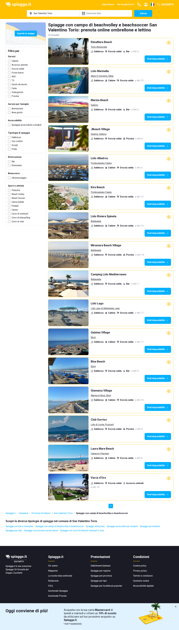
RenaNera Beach (101, 42)
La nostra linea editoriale (60, 575)
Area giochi (17, 112)
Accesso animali (20, 65)
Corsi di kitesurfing (21, 217)
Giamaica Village (101, 390)
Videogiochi (17, 92)
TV (13, 80)
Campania (23, 513)
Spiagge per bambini (150, 526)
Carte (14, 88)
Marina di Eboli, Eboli (101, 395)
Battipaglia (96, 221)
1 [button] (110, 506)
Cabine (15, 61)
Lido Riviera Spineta (103, 216)
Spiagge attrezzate (95, 526)
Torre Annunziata (99, 47)
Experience (108, 4)
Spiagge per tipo (99, 580)
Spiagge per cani (14, 530)
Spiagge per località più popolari (106, 585)
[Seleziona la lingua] (152, 4)
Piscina (15, 96)
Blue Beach (98, 361)
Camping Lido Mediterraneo (108, 274)
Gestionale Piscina (57, 596)
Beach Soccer (18, 198)
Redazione (53, 580)
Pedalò (15, 206)
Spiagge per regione (100, 570)
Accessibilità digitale (143, 585)
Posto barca (17, 72)
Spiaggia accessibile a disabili (26, 125)
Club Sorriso (99, 419)
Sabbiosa (16, 137)
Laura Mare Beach (102, 448)
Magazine (53, 570)
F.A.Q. (50, 585)
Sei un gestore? (125, 4)
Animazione (17, 108)
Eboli (93, 337)
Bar (13, 161)
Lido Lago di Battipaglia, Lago (105, 308)
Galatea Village (100, 332)
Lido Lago (97, 303)
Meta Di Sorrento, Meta (102, 76)
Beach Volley (18, 194)
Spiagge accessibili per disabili (122, 526)
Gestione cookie (141, 580)
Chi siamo (53, 565)
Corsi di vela (18, 221)
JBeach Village (100, 129)
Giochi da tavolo (19, 84)
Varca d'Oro (98, 477)
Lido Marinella (100, 71)
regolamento (76, 623)
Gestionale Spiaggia (58, 591)
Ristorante (17, 165)
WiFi (14, 76)
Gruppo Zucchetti (14, 572)
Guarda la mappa (26, 33)
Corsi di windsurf (20, 213)
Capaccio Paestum (100, 453)
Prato (14, 149)
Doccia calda (18, 68)
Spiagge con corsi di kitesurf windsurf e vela (82, 530)
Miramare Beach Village (106, 245)
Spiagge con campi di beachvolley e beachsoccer (59, 526)
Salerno (94, 105)
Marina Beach (99, 100)
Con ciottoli (17, 141)
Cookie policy (139, 565)
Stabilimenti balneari (100, 565)
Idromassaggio (19, 177)
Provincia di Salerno (41, 513)
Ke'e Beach (98, 187)
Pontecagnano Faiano (101, 163)
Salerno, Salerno (99, 134)
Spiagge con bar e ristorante (19, 526)
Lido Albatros (99, 158)
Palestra (16, 190)
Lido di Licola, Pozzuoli (102, 424)
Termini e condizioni (143, 575)
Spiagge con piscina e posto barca (41, 530)
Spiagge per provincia (101, 575)
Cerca (143, 13)
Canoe (15, 209)
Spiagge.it (10, 513)
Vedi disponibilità (156, 59)
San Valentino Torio (63, 513)
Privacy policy (140, 570)
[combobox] (53, 13)
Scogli (15, 145)
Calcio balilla (18, 202)
